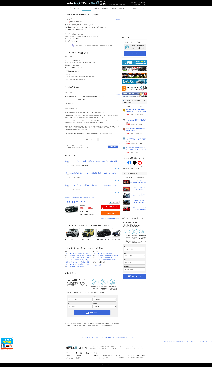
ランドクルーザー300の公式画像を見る (76, 259)
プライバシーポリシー (118, 355)
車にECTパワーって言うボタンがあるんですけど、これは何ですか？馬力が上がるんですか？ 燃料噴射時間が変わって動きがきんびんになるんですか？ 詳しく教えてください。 (136, 148)
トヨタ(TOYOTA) (79, 11)
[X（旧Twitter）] (83, 347)
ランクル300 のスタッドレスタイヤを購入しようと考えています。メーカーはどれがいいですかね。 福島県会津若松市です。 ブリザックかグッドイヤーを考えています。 (92, 185)
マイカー (142, 8)
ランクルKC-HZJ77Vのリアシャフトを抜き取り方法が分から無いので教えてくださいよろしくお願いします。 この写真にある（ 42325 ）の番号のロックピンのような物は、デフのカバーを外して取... (92, 161)
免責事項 (143, 355)
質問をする (113, 147)
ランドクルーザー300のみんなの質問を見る (77, 263)
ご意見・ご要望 (139, 357)
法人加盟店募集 (131, 357)
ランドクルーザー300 (87, 11)
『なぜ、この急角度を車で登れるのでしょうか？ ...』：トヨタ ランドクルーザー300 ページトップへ (187, 341)
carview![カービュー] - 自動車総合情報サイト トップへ (119, 337)
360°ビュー (77, 8)
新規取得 (138, 2)
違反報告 (118, 19)
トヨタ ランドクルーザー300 (75, 202)
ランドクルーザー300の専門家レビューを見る (78, 257)
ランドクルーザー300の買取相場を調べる (105, 259)
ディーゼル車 (97, 265)
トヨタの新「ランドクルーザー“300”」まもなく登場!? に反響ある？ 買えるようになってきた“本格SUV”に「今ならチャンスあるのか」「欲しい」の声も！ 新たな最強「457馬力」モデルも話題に (138, 208)
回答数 (140, 106)
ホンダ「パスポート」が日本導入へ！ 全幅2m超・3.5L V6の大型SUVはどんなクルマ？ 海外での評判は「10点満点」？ (138, 181)
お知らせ (110, 355)
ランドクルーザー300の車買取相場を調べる (109, 218)
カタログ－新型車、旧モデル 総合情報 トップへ (91, 337)
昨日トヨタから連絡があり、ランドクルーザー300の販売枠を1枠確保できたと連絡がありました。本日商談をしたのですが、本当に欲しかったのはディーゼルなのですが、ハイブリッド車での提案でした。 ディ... (92, 173)
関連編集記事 (140, 177)
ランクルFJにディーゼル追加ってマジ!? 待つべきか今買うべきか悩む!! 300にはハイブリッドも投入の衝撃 (138, 201)
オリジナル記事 (132, 8)
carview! (66, 11)
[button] (114, 202)
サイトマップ (114, 357)
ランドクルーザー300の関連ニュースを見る (77, 264)
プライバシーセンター (130, 355)
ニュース (121, 8)
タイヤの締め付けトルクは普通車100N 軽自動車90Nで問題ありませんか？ (136, 129)
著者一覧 (108, 357)
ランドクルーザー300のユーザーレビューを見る (78, 255)
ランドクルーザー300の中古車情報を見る (105, 253)
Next (120, 233)
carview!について (98, 355)
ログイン (133, 2)
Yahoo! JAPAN (143, 2)
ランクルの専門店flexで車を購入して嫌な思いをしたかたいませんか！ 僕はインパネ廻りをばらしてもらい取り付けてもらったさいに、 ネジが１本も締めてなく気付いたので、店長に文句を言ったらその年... (136, 139)
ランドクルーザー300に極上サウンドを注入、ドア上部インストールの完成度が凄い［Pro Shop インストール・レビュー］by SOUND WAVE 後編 (138, 194)
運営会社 (105, 355)
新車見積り (105, 8)
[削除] (13, 338)
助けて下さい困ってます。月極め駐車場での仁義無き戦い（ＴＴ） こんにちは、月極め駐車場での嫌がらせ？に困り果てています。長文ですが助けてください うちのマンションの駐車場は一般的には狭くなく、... (136, 110)
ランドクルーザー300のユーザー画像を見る (77, 261)
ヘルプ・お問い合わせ (99, 358)
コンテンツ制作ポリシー (99, 357)
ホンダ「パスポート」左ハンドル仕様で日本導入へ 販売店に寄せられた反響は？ (138, 188)
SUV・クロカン (98, 264)
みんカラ (88, 357)
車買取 (114, 8)
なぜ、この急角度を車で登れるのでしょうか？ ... (112, 11)
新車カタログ (71, 11)
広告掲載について (123, 357)
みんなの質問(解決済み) (97, 11)
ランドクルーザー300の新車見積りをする (105, 257)
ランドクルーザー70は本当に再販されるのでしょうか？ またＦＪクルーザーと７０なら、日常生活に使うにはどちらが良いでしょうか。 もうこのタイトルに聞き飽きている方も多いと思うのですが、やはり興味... (136, 120)
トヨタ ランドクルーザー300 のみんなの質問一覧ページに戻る (80, 197)
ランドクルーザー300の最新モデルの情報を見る (78, 253)
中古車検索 (96, 8)
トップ (69, 8)
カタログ (86, 8)
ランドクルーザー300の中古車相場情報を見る (106, 255)
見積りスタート (94, 312)
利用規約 (138, 355)
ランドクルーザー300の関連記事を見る (76, 266)
